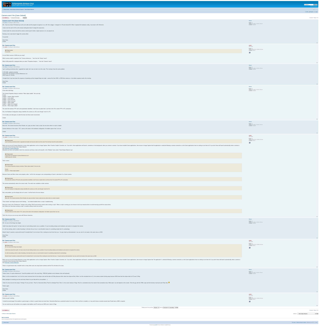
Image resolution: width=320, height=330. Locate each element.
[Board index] (7, 4)
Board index (6, 9)
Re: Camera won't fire (8, 45)
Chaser (6, 22)
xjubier (250, 45)
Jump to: (295, 313)
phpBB (155, 324)
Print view (314, 9)
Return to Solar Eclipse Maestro (9, 313)
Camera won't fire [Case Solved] (14, 15)
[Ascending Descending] (173, 307)
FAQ (307, 11)
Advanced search (314, 5)
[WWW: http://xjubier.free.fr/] (249, 52)
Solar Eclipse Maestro (29, 9)
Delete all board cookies (301, 322)
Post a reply (4, 17)
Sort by (161, 307)
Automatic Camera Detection (12, 148)
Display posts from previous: (148, 307)
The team (294, 322)
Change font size (316, 9)
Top (317, 42)
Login (316, 11)
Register (312, 11)
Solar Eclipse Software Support (17, 9)
